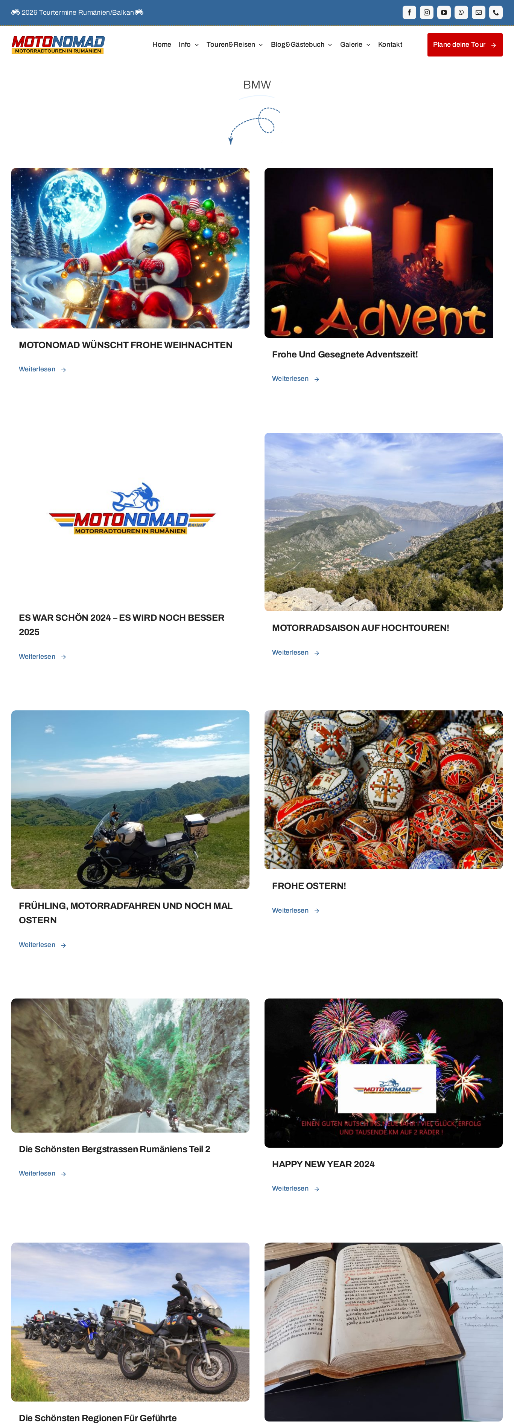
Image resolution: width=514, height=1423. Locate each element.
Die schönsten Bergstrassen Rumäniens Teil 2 (114, 1149)
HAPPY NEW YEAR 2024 (323, 1164)
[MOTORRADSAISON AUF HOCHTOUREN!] (384, 438)
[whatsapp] (461, 12)
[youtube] (444, 12)
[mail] (478, 12)
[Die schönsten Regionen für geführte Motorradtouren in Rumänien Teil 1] (130, 1248)
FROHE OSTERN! (309, 886)
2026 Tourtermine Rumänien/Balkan (77, 12)
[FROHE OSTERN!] (384, 716)
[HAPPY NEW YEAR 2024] (384, 1004)
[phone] (496, 12)
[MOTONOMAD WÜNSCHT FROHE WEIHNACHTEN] (130, 173)
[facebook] (409, 12)
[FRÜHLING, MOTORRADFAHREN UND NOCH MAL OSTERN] (130, 716)
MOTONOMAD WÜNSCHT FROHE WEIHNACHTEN (126, 345)
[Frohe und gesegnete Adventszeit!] (379, 173)
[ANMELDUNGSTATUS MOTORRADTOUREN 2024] (384, 1248)
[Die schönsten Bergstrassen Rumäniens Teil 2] (130, 1004)
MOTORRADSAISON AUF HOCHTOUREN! (360, 628)
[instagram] (426, 12)
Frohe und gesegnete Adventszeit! (345, 354)
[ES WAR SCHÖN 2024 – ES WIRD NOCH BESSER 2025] (130, 438)
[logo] (58, 35)
